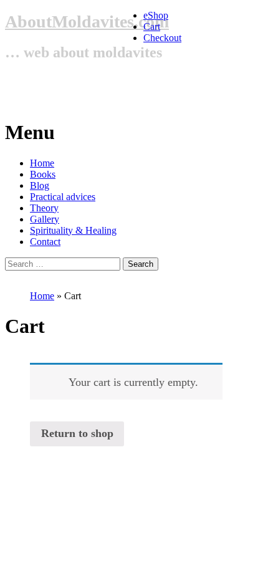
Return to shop (77, 433)
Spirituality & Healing (73, 230)
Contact (45, 241)
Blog (39, 185)
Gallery (44, 219)
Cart (151, 26)
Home (42, 163)
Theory (44, 208)
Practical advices (62, 196)
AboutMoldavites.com (87, 21)
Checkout (162, 37)
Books (42, 174)
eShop (155, 15)
